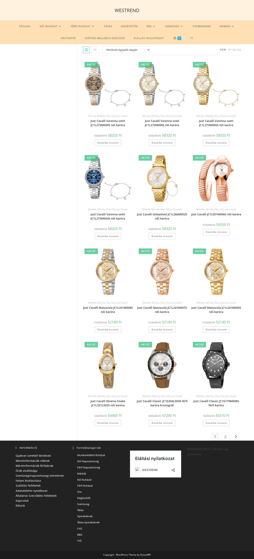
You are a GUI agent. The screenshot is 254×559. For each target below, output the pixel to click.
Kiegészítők (83, 498)
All (239, 49)
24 (234, 49)
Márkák (101, 116)
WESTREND (127, 10)
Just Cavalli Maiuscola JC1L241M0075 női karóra (162, 310)
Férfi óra (155, 396)
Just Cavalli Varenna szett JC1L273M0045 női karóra (108, 216)
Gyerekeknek (85, 516)
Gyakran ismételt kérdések (33, 455)
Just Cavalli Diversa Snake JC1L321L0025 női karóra (107, 403)
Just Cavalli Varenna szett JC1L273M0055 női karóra (216, 123)
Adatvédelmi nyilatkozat (31, 491)
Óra (108, 116)
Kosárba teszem (107, 142)
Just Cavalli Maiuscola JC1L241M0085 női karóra (108, 310)
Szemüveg (83, 504)
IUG (113, 116)
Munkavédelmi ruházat (91, 455)
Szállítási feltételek (28, 485)
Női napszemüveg (88, 461)
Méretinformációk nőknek (33, 461)
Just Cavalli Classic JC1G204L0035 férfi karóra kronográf (162, 403)
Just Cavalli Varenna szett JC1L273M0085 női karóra (162, 123)
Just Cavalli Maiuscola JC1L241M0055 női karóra (216, 310)
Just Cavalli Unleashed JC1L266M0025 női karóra (162, 216)
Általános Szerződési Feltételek (36, 496)
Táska (80, 510)
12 (229, 49)
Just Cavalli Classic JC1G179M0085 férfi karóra (216, 403)
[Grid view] (86, 49)
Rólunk (20, 505)
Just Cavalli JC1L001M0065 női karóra (216, 214)
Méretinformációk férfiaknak (34, 466)
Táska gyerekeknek (88, 522)
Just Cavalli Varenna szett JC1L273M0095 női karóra (108, 123)
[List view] (95, 49)
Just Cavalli (122, 116)
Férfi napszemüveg (88, 467)
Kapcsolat (22, 500)
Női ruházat (84, 479)
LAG (79, 528)
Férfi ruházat (85, 485)
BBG (79, 534)
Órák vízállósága (26, 471)
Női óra (92, 116)
